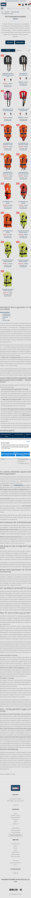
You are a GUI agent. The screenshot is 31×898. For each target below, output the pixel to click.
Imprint (28, 441)
